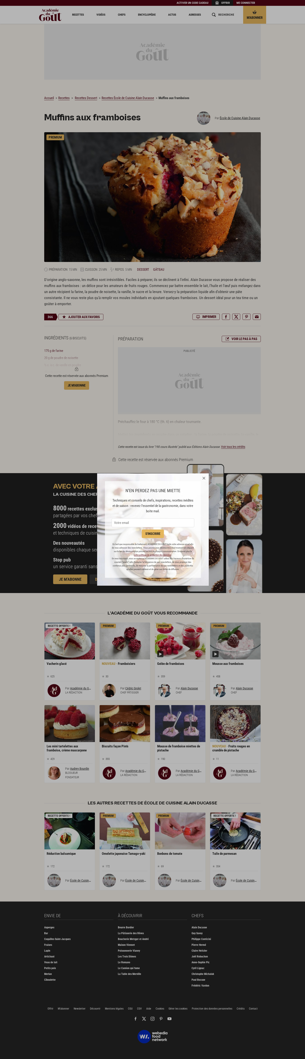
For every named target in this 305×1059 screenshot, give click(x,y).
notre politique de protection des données (152, 555)
